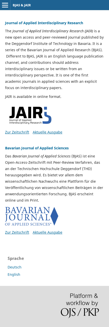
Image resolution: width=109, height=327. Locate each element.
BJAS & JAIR (22, 5)
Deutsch (15, 267)
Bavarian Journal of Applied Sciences (37, 148)
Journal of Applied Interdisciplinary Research (44, 22)
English (14, 274)
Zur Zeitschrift (17, 132)
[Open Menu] (5, 5)
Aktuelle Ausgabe (47, 132)
